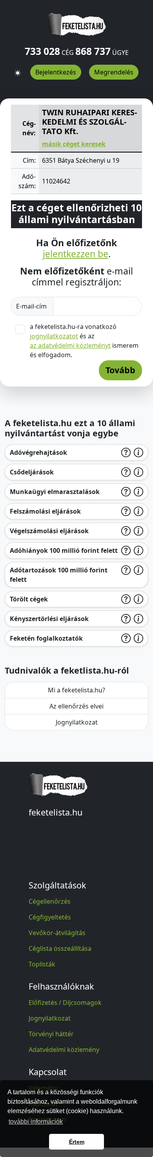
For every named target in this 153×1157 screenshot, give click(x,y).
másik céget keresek (74, 144)
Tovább (120, 370)
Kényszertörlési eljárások (49, 618)
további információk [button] (36, 1121)
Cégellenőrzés (50, 901)
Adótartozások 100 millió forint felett (58, 575)
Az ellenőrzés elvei (76, 706)
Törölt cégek (29, 599)
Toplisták (42, 964)
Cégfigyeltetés (50, 917)
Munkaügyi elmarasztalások (55, 491)
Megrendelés (113, 72)
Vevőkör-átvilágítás (57, 932)
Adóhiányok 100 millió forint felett (64, 550)
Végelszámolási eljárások (49, 531)
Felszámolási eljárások (45, 511)
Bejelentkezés (55, 72)
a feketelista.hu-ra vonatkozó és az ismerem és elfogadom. (84, 340)
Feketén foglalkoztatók (46, 638)
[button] (18, 69)
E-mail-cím (32, 306)
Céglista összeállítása (60, 948)
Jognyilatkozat (77, 722)
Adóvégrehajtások (38, 452)
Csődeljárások (32, 472)
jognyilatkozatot (54, 336)
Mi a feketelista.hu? (76, 690)
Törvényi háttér (51, 1034)
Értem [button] (76, 1142)
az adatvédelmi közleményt (70, 345)
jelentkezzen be (75, 254)
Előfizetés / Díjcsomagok (65, 1002)
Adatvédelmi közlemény (64, 1049)
